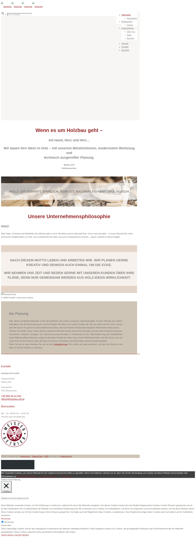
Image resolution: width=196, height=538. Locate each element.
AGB (46, 456)
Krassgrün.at (66, 456)
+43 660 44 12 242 (11, 396)
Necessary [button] (6, 518)
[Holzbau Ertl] (22, 6)
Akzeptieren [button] (66, 476)
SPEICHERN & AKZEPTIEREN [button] (15, 535)
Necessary (9, 522)
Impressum (25, 456)
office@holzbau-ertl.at (12, 399)
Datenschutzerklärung (26, 476)
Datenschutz (37, 456)
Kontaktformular (61, 344)
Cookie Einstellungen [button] (48, 476)
